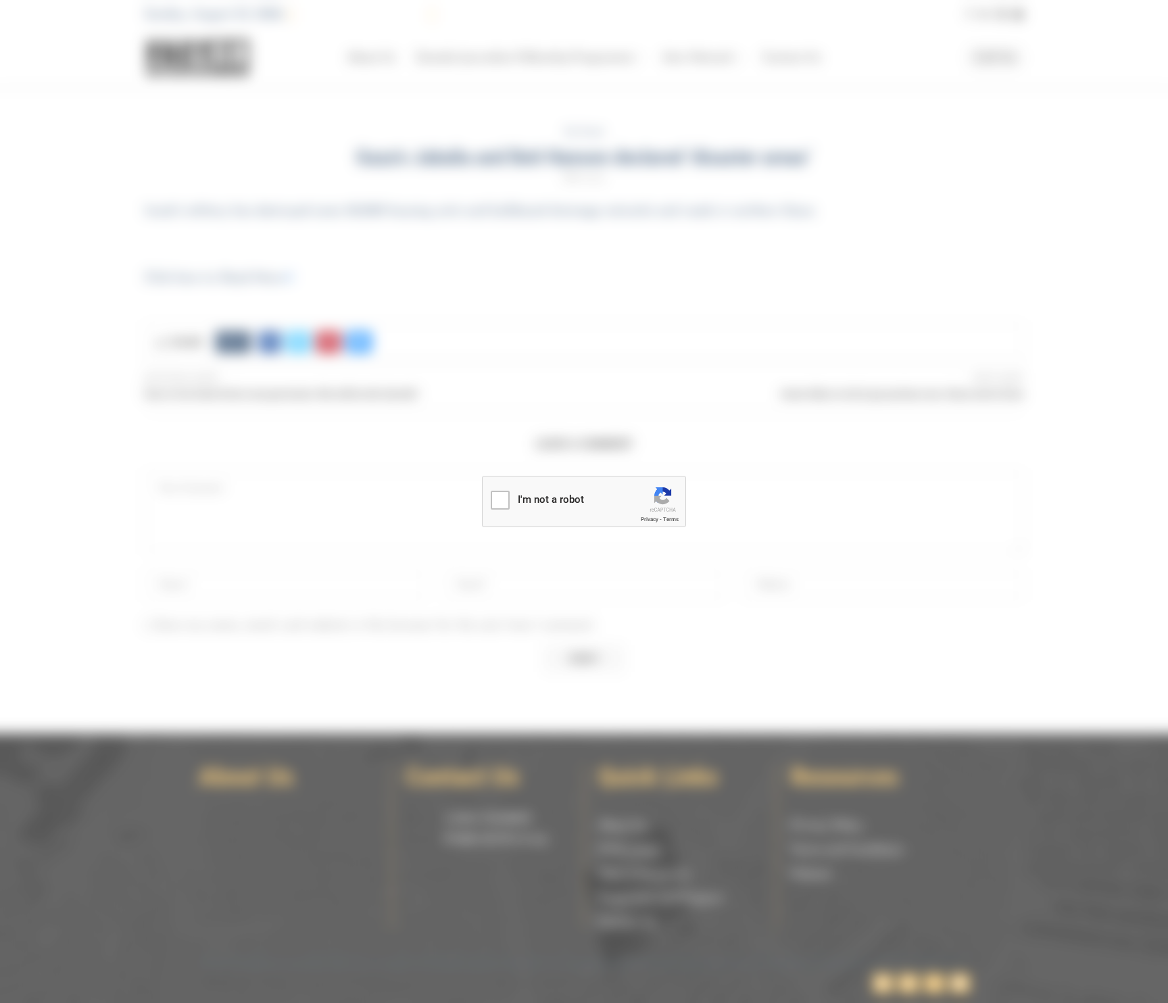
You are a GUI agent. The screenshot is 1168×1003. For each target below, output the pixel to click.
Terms (671, 519)
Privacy (649, 519)
